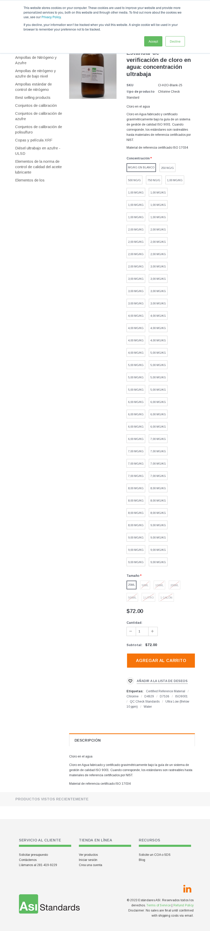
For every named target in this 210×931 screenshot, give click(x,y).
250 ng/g (167, 167)
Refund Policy (183, 905)
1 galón (166, 597)
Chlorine (133, 696)
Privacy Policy (51, 17)
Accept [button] (153, 41)
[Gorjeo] (175, 889)
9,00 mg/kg (158, 525)
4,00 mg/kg (136, 315)
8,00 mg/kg (136, 488)
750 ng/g (154, 180)
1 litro (148, 597)
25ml (131, 584)
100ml (159, 585)
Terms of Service (158, 905)
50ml (145, 585)
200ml (174, 585)
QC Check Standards (145, 701)
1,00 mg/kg (175, 180)
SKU (130, 85)
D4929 (149, 696)
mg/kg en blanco (141, 167)
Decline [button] (175, 41)
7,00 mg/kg (158, 438)
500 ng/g (134, 180)
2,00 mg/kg (136, 229)
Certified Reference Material (165, 691)
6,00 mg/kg (136, 402)
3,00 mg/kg (158, 266)
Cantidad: (134, 623)
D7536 (164, 696)
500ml (132, 597)
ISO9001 (181, 696)
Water (148, 706)
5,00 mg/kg (158, 352)
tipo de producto (140, 91)
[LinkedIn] (187, 889)
